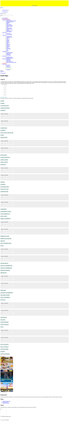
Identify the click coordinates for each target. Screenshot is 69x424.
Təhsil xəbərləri (8, 53)
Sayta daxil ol (8, 66)
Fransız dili (8, 44)
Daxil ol (1, 13)
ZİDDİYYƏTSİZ (4, 236)
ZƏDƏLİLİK (3, 137)
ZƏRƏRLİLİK (4, 191)
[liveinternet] (3, 418)
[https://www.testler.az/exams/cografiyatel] (7, 150)
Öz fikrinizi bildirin (4, 97)
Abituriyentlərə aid (9, 26)
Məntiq (7, 50)
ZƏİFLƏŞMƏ (4, 162)
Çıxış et (4, 13)
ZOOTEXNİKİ (4, 349)
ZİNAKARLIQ (4, 263)
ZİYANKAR (3, 317)
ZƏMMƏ (2, 184)
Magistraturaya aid (9, 30)
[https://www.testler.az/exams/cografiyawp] (9, 150)
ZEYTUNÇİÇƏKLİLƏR (6, 132)
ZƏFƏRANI (3, 155)
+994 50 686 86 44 (5, 402)
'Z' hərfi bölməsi (3, 73)
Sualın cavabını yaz (9, 61)
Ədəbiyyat (8, 42)
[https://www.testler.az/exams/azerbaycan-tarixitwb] (12, 116)
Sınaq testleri (8, 33)
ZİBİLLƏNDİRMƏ (5, 218)
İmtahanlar (8, 22)
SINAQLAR (4, 32)
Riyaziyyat (8, 47)
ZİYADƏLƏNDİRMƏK (6, 292)
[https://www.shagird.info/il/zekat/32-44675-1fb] (5, 87)
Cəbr (7, 38)
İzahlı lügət (8, 59)
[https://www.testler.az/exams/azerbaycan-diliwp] (9, 143)
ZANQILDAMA (4, 105)
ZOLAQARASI (4, 344)
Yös (7, 49)
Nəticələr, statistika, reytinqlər (11, 20)
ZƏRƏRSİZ (3, 209)
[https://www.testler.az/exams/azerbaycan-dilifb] (4, 143)
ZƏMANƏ (3, 164)
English (7, 41)
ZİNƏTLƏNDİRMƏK (6, 268)
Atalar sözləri (8, 60)
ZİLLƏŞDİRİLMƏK (5, 243)
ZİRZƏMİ (3, 290)
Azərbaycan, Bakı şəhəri (6, 401)
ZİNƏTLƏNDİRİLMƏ (6, 265)
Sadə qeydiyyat (8, 67)
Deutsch (7, 40)
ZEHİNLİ (3, 130)
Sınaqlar (7, 29)
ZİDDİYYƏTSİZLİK (5, 238)
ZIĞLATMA (3, 216)
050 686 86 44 (4, 10)
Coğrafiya (8, 39)
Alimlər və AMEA (9, 25)
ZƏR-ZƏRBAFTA (5, 213)
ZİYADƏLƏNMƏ (5, 295)
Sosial (7, 27)
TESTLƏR (4, 35)
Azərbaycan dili (9, 36)
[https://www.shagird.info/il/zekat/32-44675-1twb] (5, 94)
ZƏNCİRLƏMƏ (4, 186)
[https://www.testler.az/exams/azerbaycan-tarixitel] (7, 116)
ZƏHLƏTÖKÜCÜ (5, 157)
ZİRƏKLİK (3, 272)
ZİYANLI (2, 319)
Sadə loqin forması (9, 68)
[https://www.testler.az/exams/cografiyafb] (4, 150)
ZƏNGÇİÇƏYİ (4, 189)
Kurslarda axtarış (9, 56)
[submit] (0, 16)
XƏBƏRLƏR (4, 51)
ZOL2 (2, 326)
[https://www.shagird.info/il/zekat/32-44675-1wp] (5, 92)
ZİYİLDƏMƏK (4, 322)
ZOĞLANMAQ (4, 324)
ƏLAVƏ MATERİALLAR (6, 58)
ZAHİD (2, 103)
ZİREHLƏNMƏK (5, 270)
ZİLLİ (2, 245)
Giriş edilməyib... (5, 11)
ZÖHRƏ (2, 351)
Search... (1, 15)
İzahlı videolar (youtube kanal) (11, 62)
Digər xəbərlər (8, 24)
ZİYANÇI (2, 299)
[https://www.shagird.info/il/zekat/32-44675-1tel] (5, 89)
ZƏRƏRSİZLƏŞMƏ (5, 211)
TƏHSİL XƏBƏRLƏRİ (6, 19)
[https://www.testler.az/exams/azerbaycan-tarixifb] (4, 116)
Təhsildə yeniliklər (9, 28)
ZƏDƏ (2, 135)
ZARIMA (2, 110)
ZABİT (2, 101)
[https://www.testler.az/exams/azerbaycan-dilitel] (7, 143)
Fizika (7, 43)
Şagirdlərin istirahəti (9, 52)
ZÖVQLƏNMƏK (5, 354)
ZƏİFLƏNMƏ (4, 159)
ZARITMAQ (3, 128)
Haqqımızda (8, 69)
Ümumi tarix (8, 48)
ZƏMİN (2, 182)
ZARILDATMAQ (5, 108)
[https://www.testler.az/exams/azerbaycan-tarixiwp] (9, 116)
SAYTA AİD (4, 64)
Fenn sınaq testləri (9, 34)
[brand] (3, 414)
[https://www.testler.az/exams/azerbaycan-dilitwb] (12, 143)
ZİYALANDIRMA (5, 297)
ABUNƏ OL (4, 63)
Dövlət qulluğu (8, 31)
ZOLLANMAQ (4, 346)
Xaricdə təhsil (8, 55)
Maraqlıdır (8, 54)
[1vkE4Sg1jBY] (34, 5)
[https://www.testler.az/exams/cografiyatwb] (12, 150)
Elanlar (7, 23)
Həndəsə (7, 45)
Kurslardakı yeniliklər (9, 57)
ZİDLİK (2, 241)
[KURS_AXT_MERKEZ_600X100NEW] (34, 2)
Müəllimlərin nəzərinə (9, 21)
